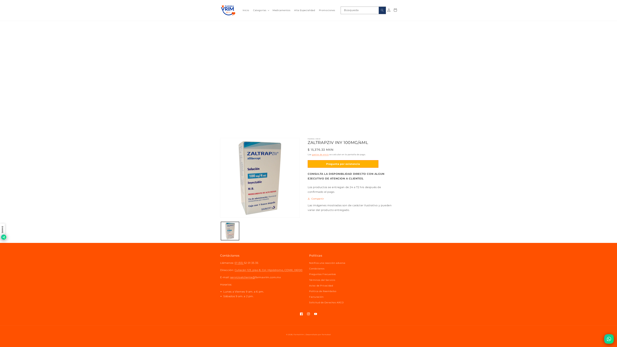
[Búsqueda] (382, 10)
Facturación (316, 296)
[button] (261, 10)
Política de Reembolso (322, 291)
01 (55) (239, 262)
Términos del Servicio (322, 280)
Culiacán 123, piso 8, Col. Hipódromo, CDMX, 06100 (269, 270)
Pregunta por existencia (343, 163)
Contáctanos (317, 268)
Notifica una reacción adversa (327, 263)
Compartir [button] (317, 198)
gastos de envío (320, 154)
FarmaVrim (299, 335)
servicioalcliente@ (242, 277)
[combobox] (363, 10)
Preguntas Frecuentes (322, 274)
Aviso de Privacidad (321, 285)
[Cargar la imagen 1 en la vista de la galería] (230, 231)
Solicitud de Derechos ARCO (326, 302)
